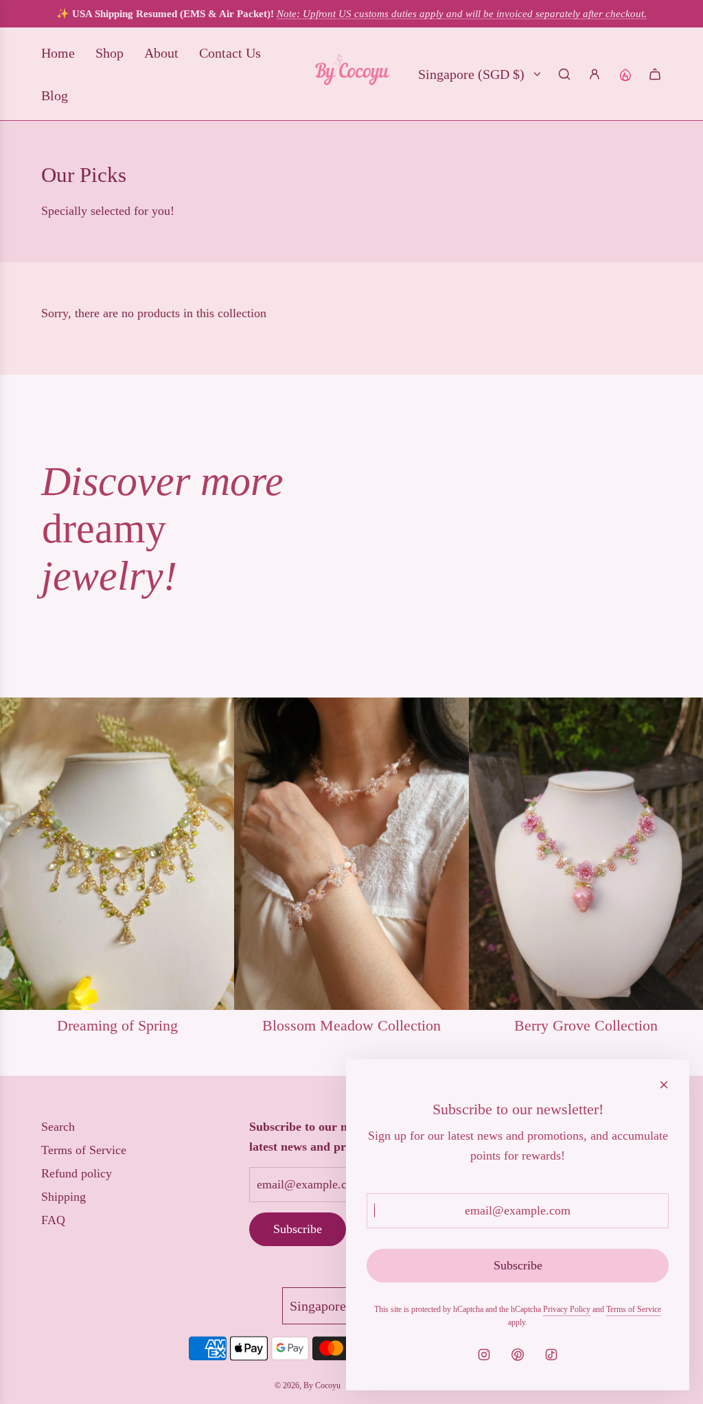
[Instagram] (484, 1354)
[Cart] (655, 74)
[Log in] (594, 74)
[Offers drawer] (625, 74)
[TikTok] (551, 1354)
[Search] (564, 74)
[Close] (664, 1085)
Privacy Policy (566, 1309)
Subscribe (297, 1229)
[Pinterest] (518, 1354)
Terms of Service (633, 1309)
